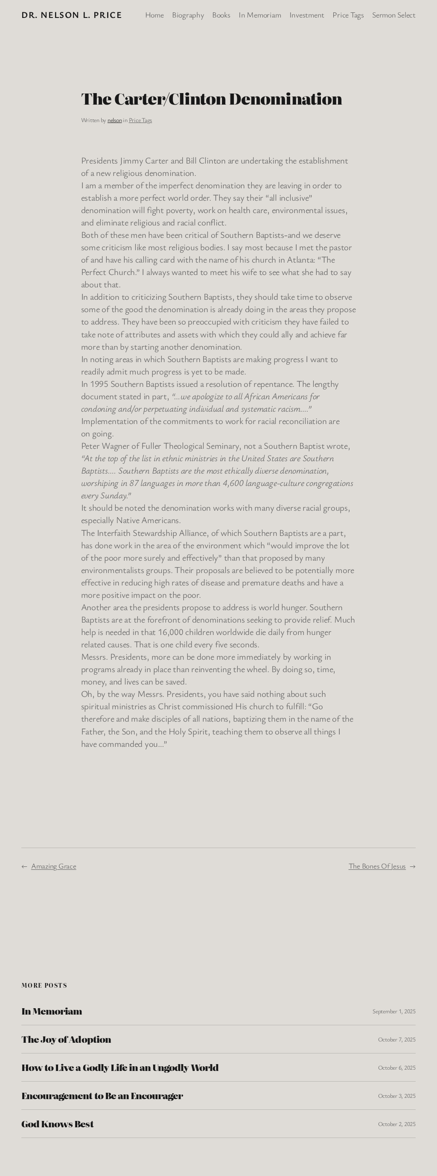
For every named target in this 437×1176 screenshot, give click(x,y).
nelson (115, 120)
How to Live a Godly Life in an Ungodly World (119, 1067)
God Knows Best (57, 1123)
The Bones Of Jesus (377, 866)
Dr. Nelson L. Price (71, 14)
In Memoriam (51, 1011)
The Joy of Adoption (66, 1039)
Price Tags (140, 120)
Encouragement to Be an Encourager (102, 1095)
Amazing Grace (53, 866)
